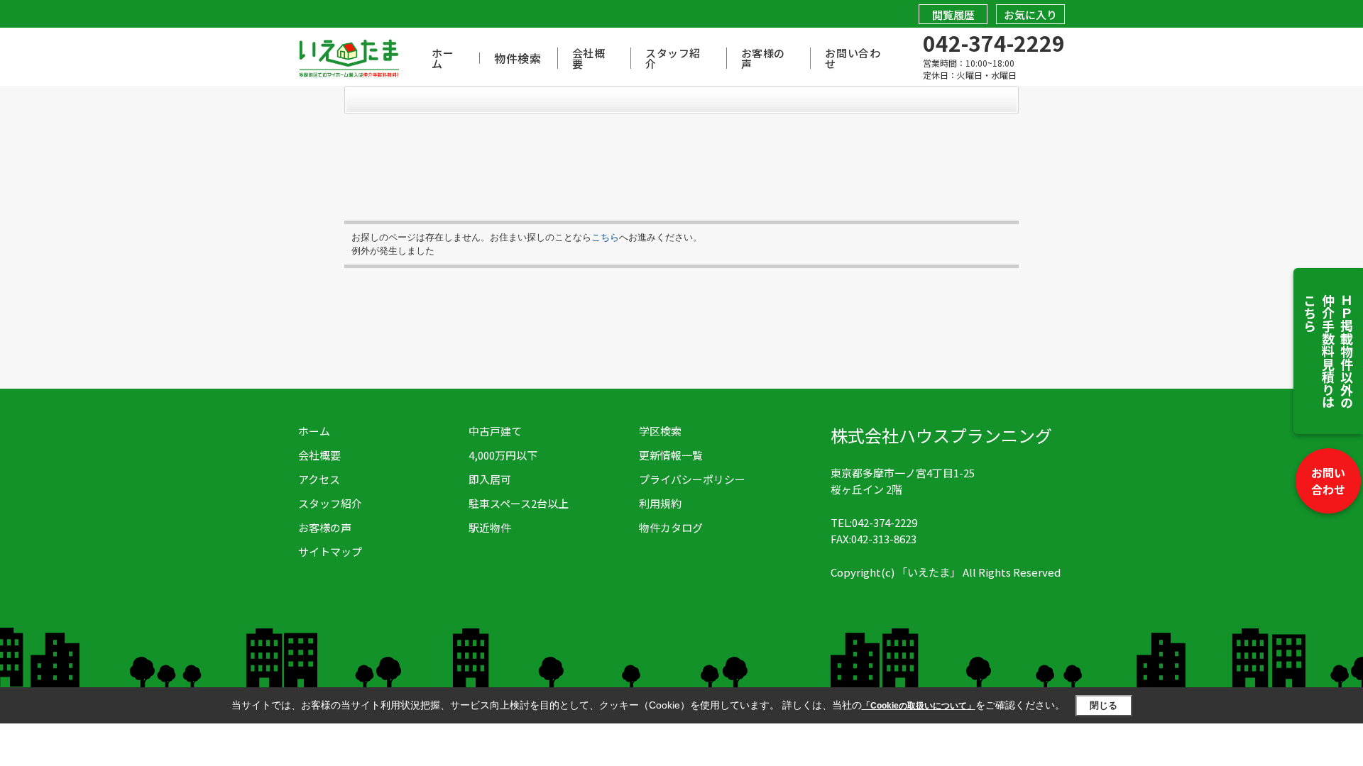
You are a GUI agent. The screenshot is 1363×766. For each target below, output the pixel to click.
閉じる (1103, 705)
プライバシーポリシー (692, 479)
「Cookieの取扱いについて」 (918, 706)
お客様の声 (763, 58)
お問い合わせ (1328, 481)
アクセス (319, 479)
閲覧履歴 (953, 14)
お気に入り (1030, 14)
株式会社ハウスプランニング (941, 435)
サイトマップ (330, 551)
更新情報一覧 (671, 455)
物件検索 (518, 58)
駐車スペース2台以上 (519, 503)
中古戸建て (495, 430)
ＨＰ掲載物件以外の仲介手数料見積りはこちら (1328, 351)
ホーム (443, 58)
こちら (605, 237)
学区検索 (660, 430)
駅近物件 (490, 527)
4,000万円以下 (503, 455)
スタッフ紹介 (673, 58)
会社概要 (589, 58)
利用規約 (660, 503)
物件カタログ (671, 527)
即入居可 (490, 479)
